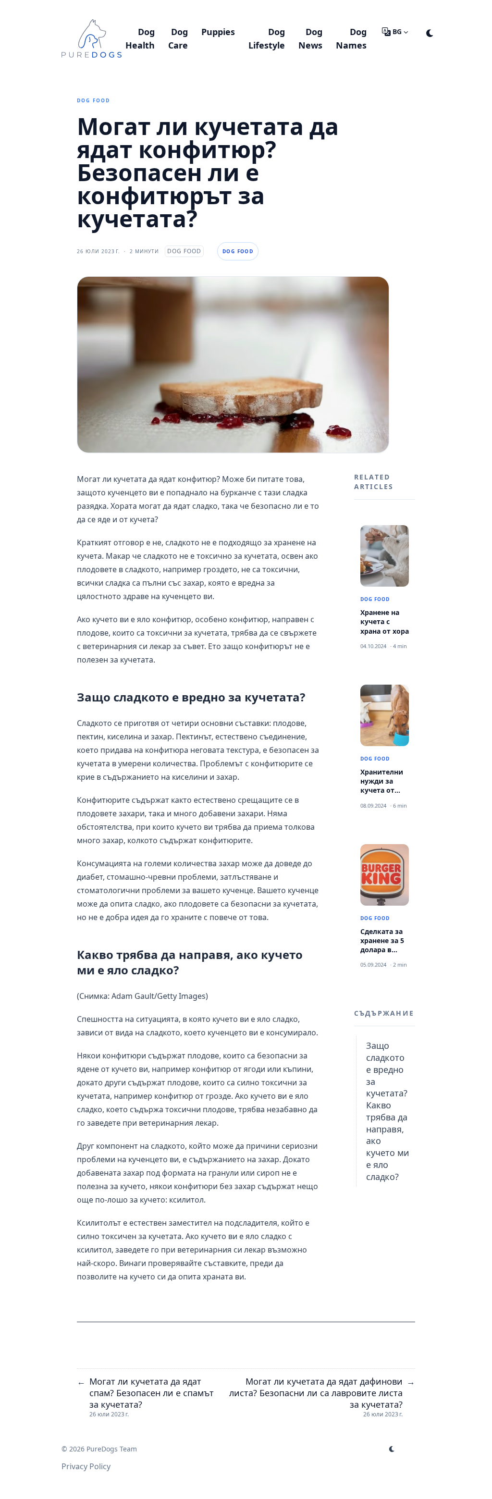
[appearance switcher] (430, 31)
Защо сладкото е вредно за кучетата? (386, 1069)
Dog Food (93, 100)
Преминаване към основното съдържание (160, 8)
